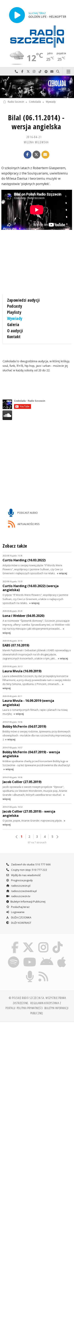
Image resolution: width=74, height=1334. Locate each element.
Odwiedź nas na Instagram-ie (34, 71)
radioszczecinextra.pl (23, 891)
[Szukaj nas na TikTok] (58, 942)
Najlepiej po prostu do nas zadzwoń (16, 71)
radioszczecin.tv (20, 896)
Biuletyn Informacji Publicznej (27, 901)
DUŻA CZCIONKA (20, 917)
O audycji (15, 330)
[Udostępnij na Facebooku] (28, 155)
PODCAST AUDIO (27, 512)
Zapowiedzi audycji (23, 300)
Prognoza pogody (21, 880)
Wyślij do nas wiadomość (52, 71)
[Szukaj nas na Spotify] (13, 957)
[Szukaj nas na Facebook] (15, 942)
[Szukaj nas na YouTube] (29, 957)
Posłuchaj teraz (20, 907)
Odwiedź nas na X (28, 71)
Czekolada (35, 102)
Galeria (13, 324)
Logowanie (17, 912)
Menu (68, 71)
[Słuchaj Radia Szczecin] (16, 15)
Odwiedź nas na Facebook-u (22, 71)
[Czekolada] (37, 87)
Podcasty (14, 306)
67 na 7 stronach (37, 842)
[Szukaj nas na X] (28, 942)
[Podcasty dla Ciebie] (29, 971)
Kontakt (14, 336)
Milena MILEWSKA (36, 142)
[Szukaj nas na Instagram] (43, 942)
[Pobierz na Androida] (46, 957)
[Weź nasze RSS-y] (43, 971)
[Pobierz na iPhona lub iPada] (61, 957)
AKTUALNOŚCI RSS (28, 524)
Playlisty (14, 312)
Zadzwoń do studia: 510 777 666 (30, 864)
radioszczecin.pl (20, 885)
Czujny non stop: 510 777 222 (28, 870)
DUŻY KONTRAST (20, 923)
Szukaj (58, 71)
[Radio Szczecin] (37, 36)
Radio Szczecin (16, 102)
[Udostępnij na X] (36, 155)
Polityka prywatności (30, 1008)
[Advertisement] (37, 1064)
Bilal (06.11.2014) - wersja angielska (36, 122)
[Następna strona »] (57, 837)
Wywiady (51, 102)
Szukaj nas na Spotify (46, 71)
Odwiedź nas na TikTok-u (40, 71)
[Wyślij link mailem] (45, 155)
